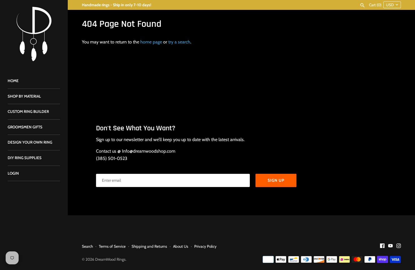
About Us (180, 246)
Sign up (276, 180)
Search (87, 246)
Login (13, 173)
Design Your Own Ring (30, 142)
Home (13, 80)
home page (151, 42)
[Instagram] (398, 246)
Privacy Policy (205, 246)
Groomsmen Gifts (25, 127)
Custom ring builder (28, 111)
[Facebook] (382, 246)
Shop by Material (24, 96)
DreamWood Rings (110, 259)
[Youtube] (390, 246)
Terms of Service (112, 246)
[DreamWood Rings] (34, 34)
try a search (179, 42)
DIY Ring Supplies (25, 157)
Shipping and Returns (149, 246)
